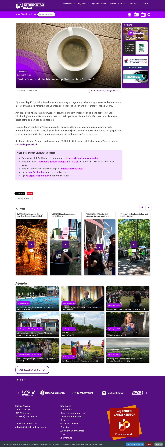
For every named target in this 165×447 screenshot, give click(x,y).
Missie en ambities (69, 423)
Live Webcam (129, 14)
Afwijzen (149, 444)
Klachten (65, 427)
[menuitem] (70, 3)
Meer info (158, 444)
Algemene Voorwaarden (72, 430)
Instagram (63, 161)
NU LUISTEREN (135, 14)
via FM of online (37, 172)
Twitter (53, 161)
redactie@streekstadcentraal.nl (82, 158)
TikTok (75, 161)
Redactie (64, 420)
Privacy (64, 434)
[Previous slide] (19, 393)
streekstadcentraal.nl (72, 168)
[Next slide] (146, 393)
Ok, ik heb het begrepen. (135, 444)
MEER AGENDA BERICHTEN (32, 370)
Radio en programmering (73, 413)
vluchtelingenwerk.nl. (26, 144)
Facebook (44, 161)
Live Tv (142, 14)
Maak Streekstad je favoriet (105, 91)
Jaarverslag (66, 437)
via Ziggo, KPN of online (38, 175)
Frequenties (66, 409)
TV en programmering (71, 416)
